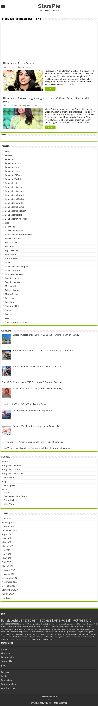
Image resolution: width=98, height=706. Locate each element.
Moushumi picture (55, 629)
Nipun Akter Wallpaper (16, 634)
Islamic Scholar (12, 278)
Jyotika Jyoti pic (37, 624)
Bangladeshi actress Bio (71, 620)
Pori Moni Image (59, 634)
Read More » (50, 89)
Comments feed (8, 684)
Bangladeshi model (14, 203)
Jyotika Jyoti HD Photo (25, 624)
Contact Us (6, 661)
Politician (9, 298)
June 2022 (6, 538)
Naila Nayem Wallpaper (43, 632)
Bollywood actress (14, 230)
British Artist (11, 242)
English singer (11, 250)
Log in (4, 676)
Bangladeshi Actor (13, 187)
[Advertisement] (49, 40)
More (4, 489)
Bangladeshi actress (34, 620)
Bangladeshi (11, 183)
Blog (7, 222)
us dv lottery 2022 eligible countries (24, 639)
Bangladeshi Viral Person (17, 219)
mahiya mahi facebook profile (79, 624)
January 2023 (8, 526)
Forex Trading (11, 254)
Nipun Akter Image (85, 632)
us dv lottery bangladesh (45, 639)
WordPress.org (8, 688)
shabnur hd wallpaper (44, 637)
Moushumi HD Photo (30, 629)
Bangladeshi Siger (13, 215)
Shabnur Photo (66, 637)
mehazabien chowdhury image (66, 626)
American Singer (12, 171)
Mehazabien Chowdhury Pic (86, 626)
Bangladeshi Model (9, 624)
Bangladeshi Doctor (14, 199)
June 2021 (6, 554)
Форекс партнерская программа (20, 322)
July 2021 (6, 550)
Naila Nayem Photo (29, 632)
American (9, 159)
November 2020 (9, 582)
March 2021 (7, 566)
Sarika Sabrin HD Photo (85, 634)
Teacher (9, 314)
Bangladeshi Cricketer (15, 195)
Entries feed (7, 680)
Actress (8, 155)
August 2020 (8, 594)
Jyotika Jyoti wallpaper (62, 624)
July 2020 (6, 597)
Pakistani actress (13, 290)
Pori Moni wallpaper (71, 634)
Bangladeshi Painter (14, 207)
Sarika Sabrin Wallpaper (28, 637)
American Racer (12, 167)
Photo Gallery (25, 67)
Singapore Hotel (13, 306)
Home (5, 461)
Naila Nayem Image (16, 632)
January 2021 (8, 574)
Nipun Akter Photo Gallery (18, 63)
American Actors (13, 163)
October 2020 (8, 586)
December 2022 (9, 530)
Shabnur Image (56, 637)
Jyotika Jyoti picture (49, 624)
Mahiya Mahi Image (14, 626)
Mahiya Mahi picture (26, 626)
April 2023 (6, 518)
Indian (8, 262)
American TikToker (14, 175)
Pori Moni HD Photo (46, 634)
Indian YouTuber (12, 270)
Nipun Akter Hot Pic (72, 632)
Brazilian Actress (13, 238)
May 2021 (6, 558)
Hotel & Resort (12, 258)
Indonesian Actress (14, 274)
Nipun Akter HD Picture (57, 632)
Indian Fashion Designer (16, 266)
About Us (5, 653)
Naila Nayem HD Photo (83, 629)
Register (5, 672)
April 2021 (6, 562)
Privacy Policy (7, 657)
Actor (7, 151)
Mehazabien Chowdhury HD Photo (45, 626)
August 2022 (8, 534)
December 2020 (9, 578)
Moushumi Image (43, 629)
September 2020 (10, 590)
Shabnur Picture (77, 637)
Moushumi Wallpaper (69, 629)
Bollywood (10, 226)
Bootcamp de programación (18, 234)
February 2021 (8, 570)
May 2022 (6, 542)
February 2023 (8, 522)
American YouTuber (14, 179)
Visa (7, 318)
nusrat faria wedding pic (31, 634)
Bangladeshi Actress (30, 106)
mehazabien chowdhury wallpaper (12, 629)
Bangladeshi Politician (15, 211)
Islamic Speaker (12, 282)
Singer (8, 310)
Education (10, 246)
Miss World (10, 286)
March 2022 (7, 546)
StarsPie (49, 6)
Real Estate (10, 302)
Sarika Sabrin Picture (14, 637)
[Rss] (49, 699)
